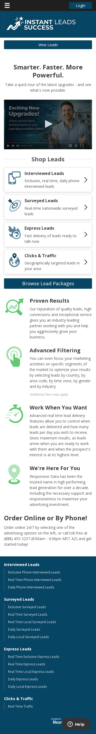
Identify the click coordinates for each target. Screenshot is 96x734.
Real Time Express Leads (26, 664)
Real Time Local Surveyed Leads (32, 622)
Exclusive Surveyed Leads (27, 607)
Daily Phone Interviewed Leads (31, 587)
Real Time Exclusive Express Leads (33, 656)
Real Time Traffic (20, 706)
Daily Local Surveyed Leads (28, 637)
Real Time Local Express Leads (31, 671)
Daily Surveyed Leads (24, 629)
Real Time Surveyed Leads (27, 614)
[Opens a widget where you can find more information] (76, 724)
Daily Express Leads (23, 679)
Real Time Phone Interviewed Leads (34, 579)
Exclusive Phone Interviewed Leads (34, 572)
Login (80, 5)
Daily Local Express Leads (27, 686)
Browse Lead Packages (48, 283)
